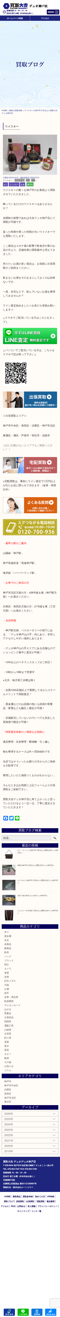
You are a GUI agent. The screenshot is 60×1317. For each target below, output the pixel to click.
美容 (6, 1049)
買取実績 (50, 1312)
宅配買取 (40, 1201)
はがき (7, 1009)
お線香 (7, 1029)
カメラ (7, 968)
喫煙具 (7, 1021)
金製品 (7, 944)
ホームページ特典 (15, 18)
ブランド (9, 960)
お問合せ (21, 1206)
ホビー (7, 1053)
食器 (6, 972)
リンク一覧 (36, 1211)
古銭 (6, 984)
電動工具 (9, 1025)
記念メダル (10, 980)
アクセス (45, 18)
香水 (6, 1045)
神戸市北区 (10, 1097)
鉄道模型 (9, 1001)
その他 (7, 1062)
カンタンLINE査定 (23, 1312)
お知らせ (9, 1066)
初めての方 (40, 1196)
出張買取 (30, 1201)
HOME (7, 1196)
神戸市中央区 (11, 1085)
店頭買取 (20, 1201)
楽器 (6, 1041)
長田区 (7, 1093)
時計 (6, 964)
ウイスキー (14, 184)
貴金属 (7, 935)
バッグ (7, 956)
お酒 (22, 184)
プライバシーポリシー (48, 1206)
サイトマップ (23, 1211)
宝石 (6, 940)
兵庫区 (7, 1089)
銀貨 (6, 1058)
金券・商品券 (11, 996)
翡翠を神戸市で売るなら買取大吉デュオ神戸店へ (36, 865)
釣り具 (7, 1037)
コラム (7, 1070)
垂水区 (7, 1101)
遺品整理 (51, 1201)
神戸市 (30, 184)
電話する (9, 1312)
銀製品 (7, 948)
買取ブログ (9, 1201)
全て (5, 184)
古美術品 (9, 1017)
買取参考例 (28, 1196)
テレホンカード (12, 1005)
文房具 (7, 1033)
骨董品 (7, 1013)
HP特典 (50, 1196)
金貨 (6, 976)
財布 (6, 952)
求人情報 (32, 1206)
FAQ (13, 1206)
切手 (6, 992)
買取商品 (17, 1196)
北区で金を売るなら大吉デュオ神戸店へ (32, 895)
